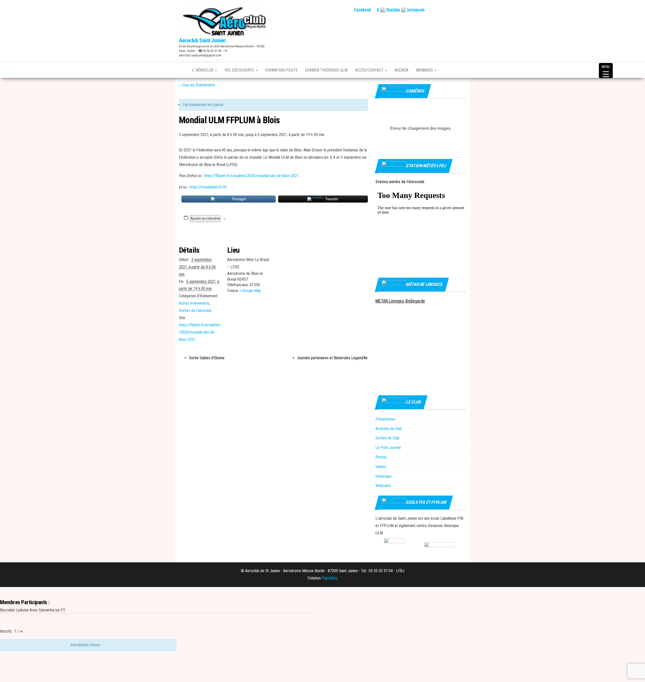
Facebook (362, 9)
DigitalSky (329, 578)
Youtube (392, 9)
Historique (383, 476)
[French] (439, 9)
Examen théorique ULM (326, 70)
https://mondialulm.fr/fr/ (208, 187)
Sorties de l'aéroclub (195, 310)
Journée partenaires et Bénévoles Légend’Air (332, 357)
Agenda (401, 70)
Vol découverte (239, 70)
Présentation (385, 419)
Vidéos (380, 466)
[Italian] (463, 9)
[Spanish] (451, 9)
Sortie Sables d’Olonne (206, 357)
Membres (425, 70)
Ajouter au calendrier (205, 218)
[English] (445, 9)
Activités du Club (388, 428)
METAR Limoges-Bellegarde (400, 301)
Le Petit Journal (388, 447)
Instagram (415, 9)
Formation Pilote (281, 70)
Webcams (383, 485)
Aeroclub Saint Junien (202, 40)
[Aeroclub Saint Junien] (181, 70)
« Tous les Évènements (197, 85)
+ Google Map (250, 290)
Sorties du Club (387, 438)
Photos (381, 457)
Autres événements (194, 303)
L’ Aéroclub (203, 70)
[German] (457, 9)
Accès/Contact (369, 70)
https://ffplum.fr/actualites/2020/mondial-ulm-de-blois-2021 (251, 175)
